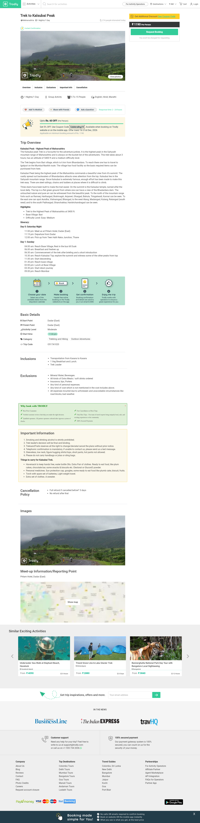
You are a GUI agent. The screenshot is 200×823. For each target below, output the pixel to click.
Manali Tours (65, 783)
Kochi (104, 783)
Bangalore (107, 773)
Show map (73, 602)
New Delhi (107, 769)
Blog (18, 769)
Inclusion (38, 87)
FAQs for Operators (154, 779)
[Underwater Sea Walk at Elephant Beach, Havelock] (44, 648)
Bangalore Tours (67, 776)
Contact (19, 776)
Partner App (151, 783)
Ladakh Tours (65, 790)
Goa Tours (64, 779)
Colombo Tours (66, 766)
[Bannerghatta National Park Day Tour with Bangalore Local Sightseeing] (156, 648)
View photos (115, 77)
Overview (26, 87)
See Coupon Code (166, 16)
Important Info (66, 87)
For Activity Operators (135, 4)
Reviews (20, 773)
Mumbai (106, 776)
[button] (172, 4)
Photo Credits (22, 783)
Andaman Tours (66, 786)
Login (195, 4)
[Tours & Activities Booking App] (142, 802)
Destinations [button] (158, 4)
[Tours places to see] (10, 4)
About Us (20, 766)
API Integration (152, 776)
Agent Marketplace (154, 773)
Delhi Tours (64, 769)
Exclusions (51, 87)
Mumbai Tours (66, 773)
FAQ (18, 779)
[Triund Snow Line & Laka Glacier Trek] (100, 648)
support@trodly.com (73, 745)
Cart (185, 4)
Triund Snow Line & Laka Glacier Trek (94, 663)
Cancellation (81, 87)
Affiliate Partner (152, 769)
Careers (19, 786)
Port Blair (106, 790)
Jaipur (105, 779)
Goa (104, 786)
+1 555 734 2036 (71, 748)
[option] (72, 540)
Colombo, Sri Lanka (111, 766)
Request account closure (27, 790)
